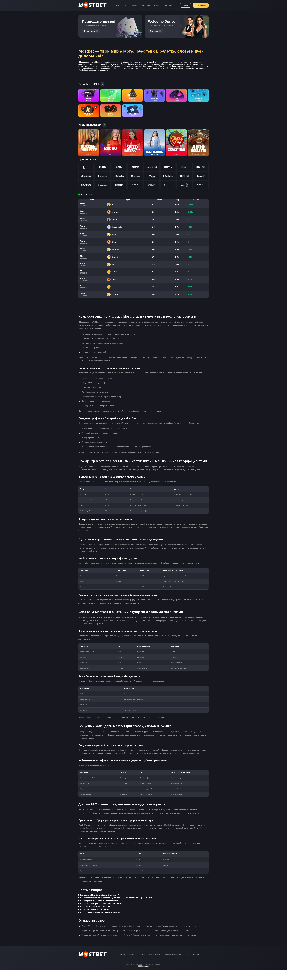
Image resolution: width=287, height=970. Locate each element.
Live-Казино (145, 5)
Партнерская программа (174, 954)
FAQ (188, 954)
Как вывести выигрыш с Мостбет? (95, 909)
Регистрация (201, 5)
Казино (134, 5)
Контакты (141, 954)
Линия (116, 5)
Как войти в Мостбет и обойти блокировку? (100, 895)
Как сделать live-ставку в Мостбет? (96, 906)
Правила (131, 954)
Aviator (156, 5)
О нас (122, 954)
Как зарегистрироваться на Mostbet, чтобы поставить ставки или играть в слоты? (117, 898)
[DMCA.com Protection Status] (143, 967)
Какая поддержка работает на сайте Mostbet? (100, 912)
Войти (185, 5)
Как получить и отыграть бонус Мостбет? (99, 901)
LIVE (125, 5)
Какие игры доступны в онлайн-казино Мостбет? (102, 904)
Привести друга (89, 31)
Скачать (196, 954)
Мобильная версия (155, 954)
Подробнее (154, 31)
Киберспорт (168, 5)
